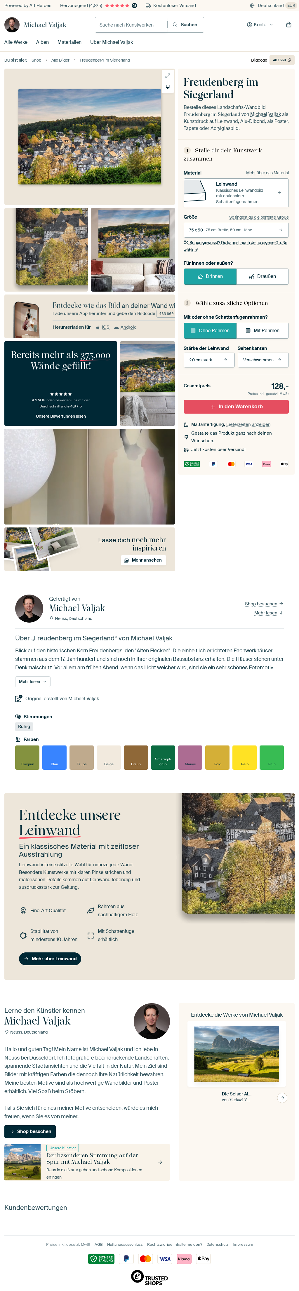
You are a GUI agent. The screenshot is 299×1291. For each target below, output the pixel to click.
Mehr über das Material (267, 172)
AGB (99, 1244)
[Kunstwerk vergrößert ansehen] (168, 76)
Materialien (69, 42)
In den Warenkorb (241, 406)
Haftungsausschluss (125, 1244)
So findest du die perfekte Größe (259, 217)
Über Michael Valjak (111, 42)
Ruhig (24, 727)
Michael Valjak (45, 25)
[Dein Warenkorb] (289, 25)
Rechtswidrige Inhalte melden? (174, 1244)
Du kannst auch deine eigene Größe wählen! (235, 246)
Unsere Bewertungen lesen (61, 416)
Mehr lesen (266, 613)
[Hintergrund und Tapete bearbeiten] (168, 87)
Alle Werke (15, 42)
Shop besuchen (262, 604)
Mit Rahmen (266, 330)
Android (129, 327)
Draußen (266, 276)
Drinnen (214, 276)
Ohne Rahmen (214, 330)
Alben (42, 42)
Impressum (243, 1244)
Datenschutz (217, 1244)
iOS (105, 327)
